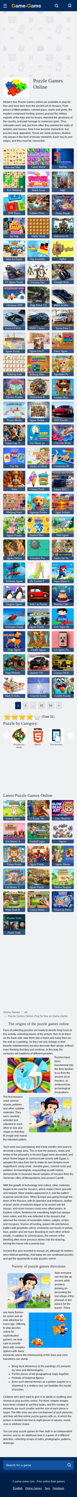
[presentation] (6, 735)
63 (50, 705)
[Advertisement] (58, 43)
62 (41, 705)
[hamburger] (5, 6)
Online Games (33, 1488)
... (33, 705)
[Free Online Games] (26, 6)
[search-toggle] (56, 6)
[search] (69, 1465)
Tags (47, 1488)
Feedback (58, 1488)
